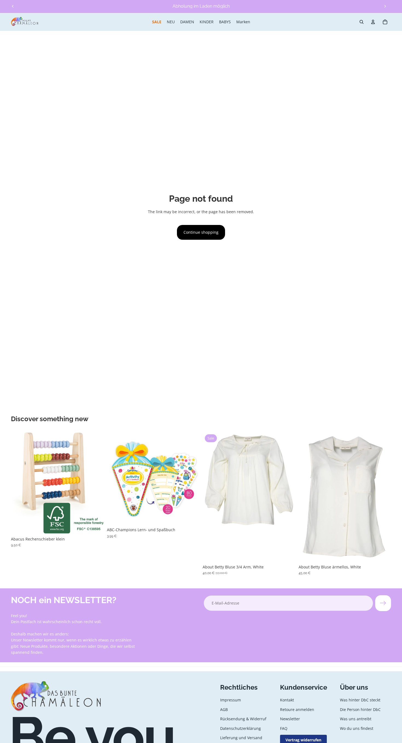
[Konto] (373, 22)
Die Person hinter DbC (360, 709)
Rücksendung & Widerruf (243, 718)
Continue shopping (201, 232)
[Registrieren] (383, 603)
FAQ (283, 728)
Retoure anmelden (297, 709)
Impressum (230, 699)
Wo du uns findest (356, 728)
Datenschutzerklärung (240, 728)
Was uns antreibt (355, 718)
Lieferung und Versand (241, 737)
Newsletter (290, 718)
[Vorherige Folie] (13, 6)
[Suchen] (362, 22)
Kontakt (287, 699)
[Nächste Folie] (385, 6)
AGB (224, 709)
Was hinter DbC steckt (360, 699)
